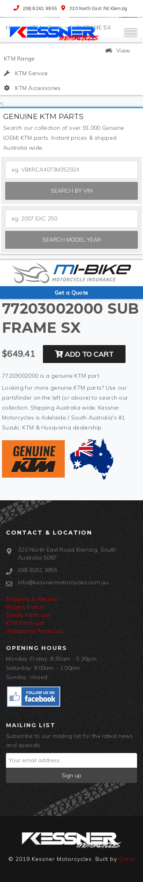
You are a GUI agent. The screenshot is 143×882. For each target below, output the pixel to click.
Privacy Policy (24, 607)
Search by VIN (72, 190)
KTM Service (31, 73)
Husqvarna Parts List (34, 630)
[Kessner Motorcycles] (55, 33)
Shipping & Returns (32, 599)
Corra (127, 858)
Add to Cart (88, 354)
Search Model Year (72, 239)
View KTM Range (67, 54)
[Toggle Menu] (130, 36)
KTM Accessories (37, 88)
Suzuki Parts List (28, 615)
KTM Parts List (25, 622)
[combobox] (71, 219)
